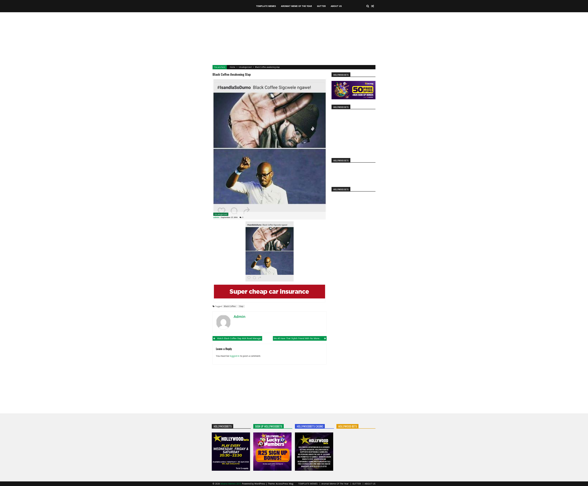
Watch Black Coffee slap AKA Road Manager (239, 338)
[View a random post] (372, 6)
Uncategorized (245, 67)
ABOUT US (336, 6)
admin (216, 217)
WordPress (260, 483)
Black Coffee (230, 306)
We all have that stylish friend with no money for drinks (300, 338)
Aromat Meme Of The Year (296, 6)
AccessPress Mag (284, 483)
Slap (241, 306)
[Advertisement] (294, 38)
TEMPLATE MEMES (266, 6)
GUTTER (321, 6)
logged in (234, 355)
